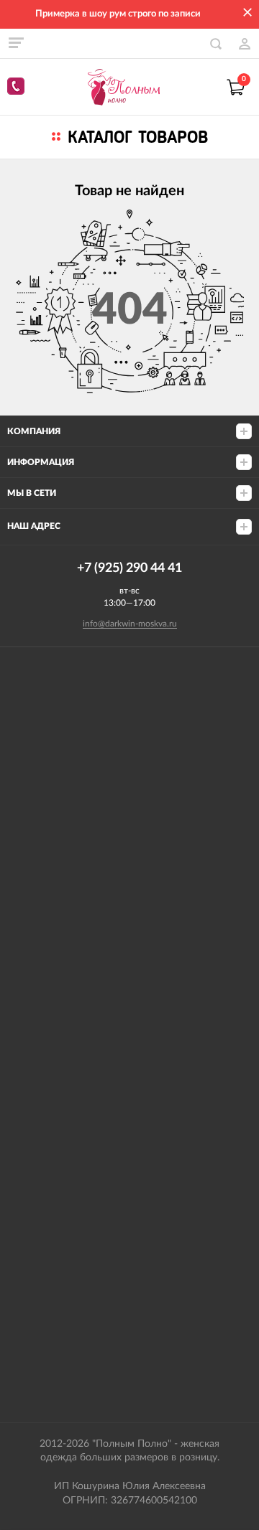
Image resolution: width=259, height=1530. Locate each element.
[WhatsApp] (17, 88)
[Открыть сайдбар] (16, 43)
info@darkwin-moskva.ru (130, 623)
